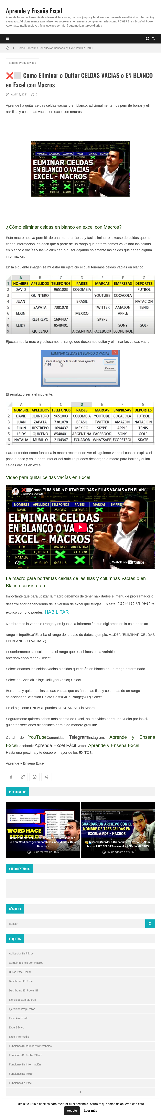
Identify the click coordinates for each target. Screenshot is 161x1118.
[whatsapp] (34, 777)
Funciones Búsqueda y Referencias (30, 1046)
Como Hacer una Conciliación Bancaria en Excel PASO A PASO (55, 48)
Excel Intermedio (19, 1036)
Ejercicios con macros (22, 999)
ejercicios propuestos (22, 1009)
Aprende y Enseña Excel (34, 10)
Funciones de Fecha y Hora (25, 1055)
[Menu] (7, 38)
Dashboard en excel (21, 981)
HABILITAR (57, 612)
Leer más (90, 1110)
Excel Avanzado (18, 1018)
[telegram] (46, 777)
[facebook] (11, 777)
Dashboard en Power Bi (23, 990)
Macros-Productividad (22, 62)
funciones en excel (20, 1083)
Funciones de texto (21, 1073)
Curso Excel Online (20, 972)
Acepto (72, 1110)
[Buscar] (153, 38)
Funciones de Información (25, 1064)
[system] (147, 38)
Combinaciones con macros (26, 962)
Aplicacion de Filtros (21, 953)
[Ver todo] (80, 1092)
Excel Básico (16, 1027)
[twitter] (23, 777)
